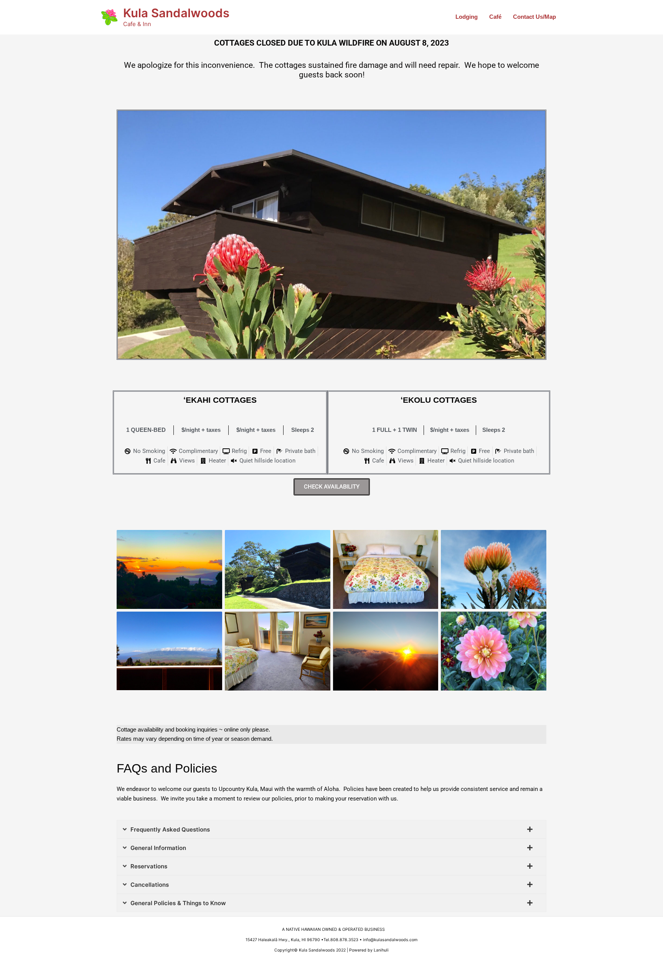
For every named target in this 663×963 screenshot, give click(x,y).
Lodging (466, 16)
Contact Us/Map (534, 16)
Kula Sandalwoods (176, 13)
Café (495, 16)
